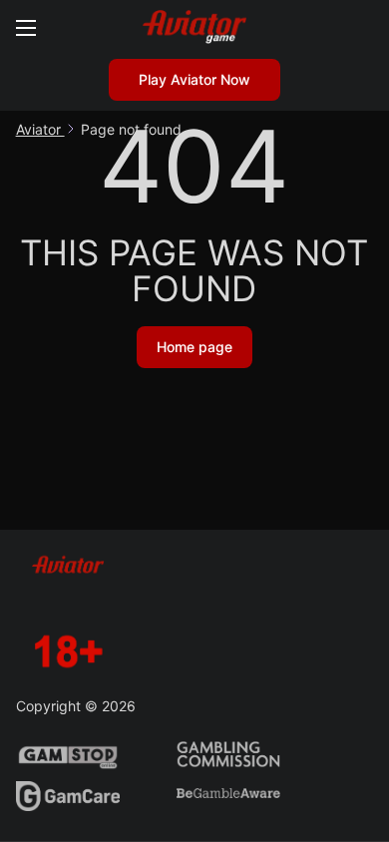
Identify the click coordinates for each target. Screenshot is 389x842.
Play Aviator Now (194, 79)
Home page (194, 346)
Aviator (40, 129)
